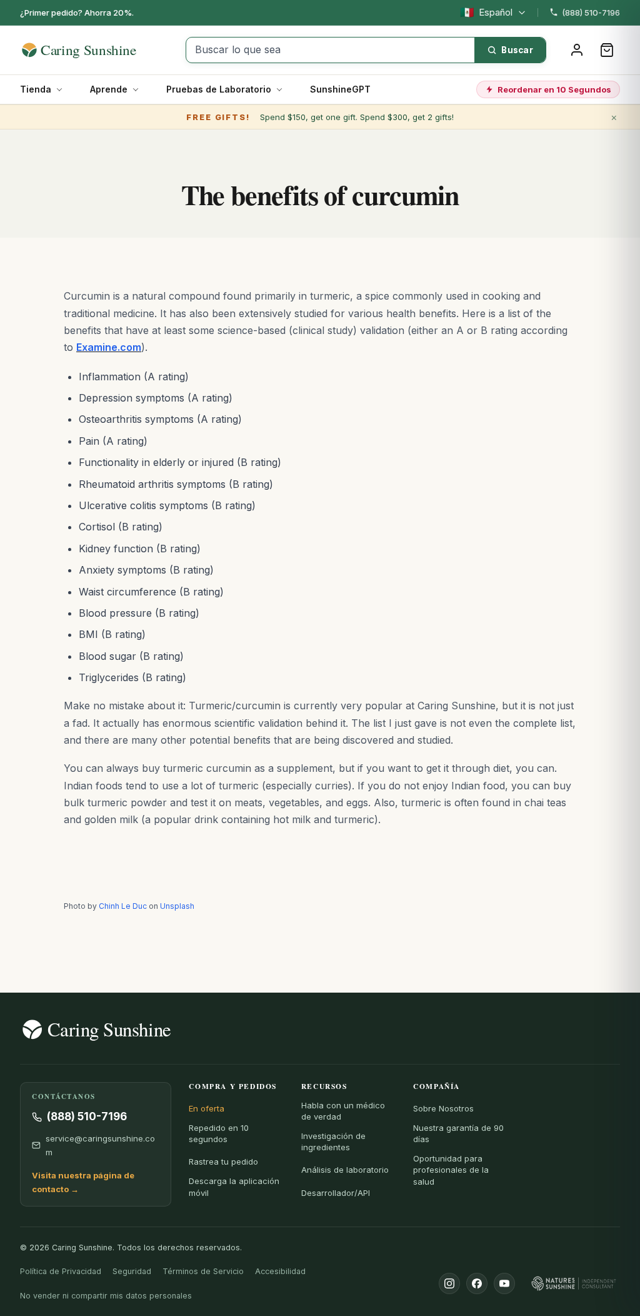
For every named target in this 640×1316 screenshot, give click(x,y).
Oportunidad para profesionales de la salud (451, 1169)
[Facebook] (477, 1283)
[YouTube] (504, 1283)
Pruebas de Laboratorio (218, 89)
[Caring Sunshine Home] (96, 50)
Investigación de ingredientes (333, 1141)
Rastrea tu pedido (223, 1162)
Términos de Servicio (203, 1271)
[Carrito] (607, 50)
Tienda (35, 89)
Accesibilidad (280, 1271)
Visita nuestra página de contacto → (83, 1182)
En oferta (206, 1108)
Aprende (109, 89)
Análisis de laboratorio (345, 1170)
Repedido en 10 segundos (219, 1133)
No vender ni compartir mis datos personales (106, 1295)
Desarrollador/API (335, 1193)
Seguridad (131, 1271)
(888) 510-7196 (591, 13)
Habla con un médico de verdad (343, 1110)
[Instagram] (449, 1283)
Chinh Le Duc (123, 906)
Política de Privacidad (60, 1271)
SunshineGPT (340, 89)
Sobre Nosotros (443, 1108)
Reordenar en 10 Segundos (554, 89)
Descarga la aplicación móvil (234, 1186)
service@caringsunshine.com (100, 1145)
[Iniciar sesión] (577, 50)
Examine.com (108, 347)
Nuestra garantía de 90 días (458, 1133)
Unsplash (177, 906)
